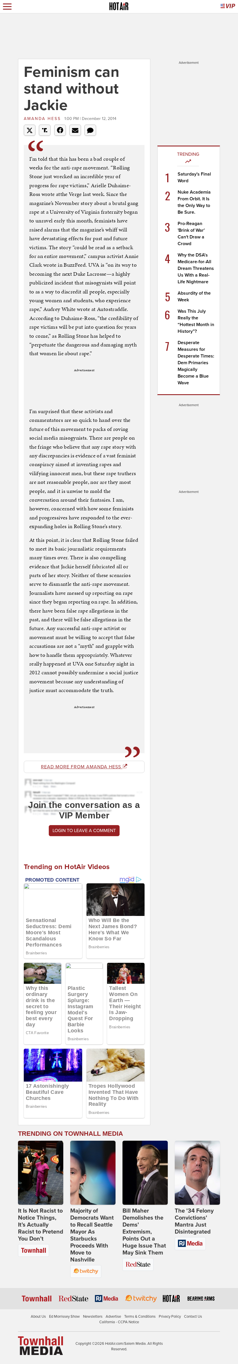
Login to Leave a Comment (84, 831)
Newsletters (92, 1316)
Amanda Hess (43, 118)
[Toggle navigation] (7, 6)
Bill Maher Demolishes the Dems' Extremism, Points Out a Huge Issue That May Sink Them (144, 1231)
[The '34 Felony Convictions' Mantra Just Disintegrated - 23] (197, 1173)
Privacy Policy (170, 1316)
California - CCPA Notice (119, 1322)
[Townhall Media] (40, 1345)
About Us (38, 1316)
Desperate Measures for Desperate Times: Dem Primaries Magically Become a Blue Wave (196, 363)
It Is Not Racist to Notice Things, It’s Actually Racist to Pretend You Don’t (40, 1224)
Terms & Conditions (140, 1316)
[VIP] (228, 6)
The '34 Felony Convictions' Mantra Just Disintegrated (194, 1221)
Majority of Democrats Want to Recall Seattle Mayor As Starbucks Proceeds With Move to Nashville (92, 1235)
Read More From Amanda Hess (81, 767)
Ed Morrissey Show (64, 1316)
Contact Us (193, 1316)
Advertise (113, 1316)
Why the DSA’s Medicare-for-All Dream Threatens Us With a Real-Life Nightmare (196, 268)
